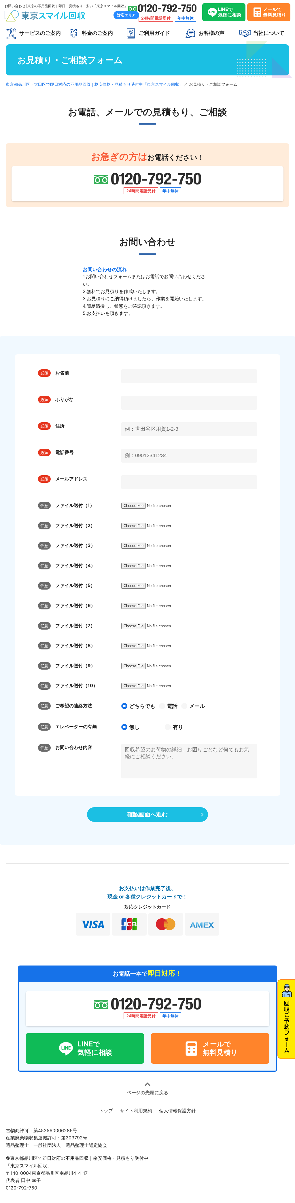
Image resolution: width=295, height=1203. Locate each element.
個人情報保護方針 (177, 1110)
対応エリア (126, 15)
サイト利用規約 (136, 1110)
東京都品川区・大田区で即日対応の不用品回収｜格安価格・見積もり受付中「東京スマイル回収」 (94, 84)
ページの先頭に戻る (147, 1092)
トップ (106, 1110)
